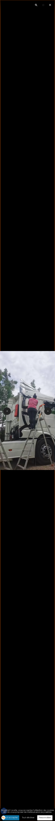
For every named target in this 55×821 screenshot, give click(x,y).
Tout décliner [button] (28, 818)
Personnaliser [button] (45, 818)
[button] (3, 818)
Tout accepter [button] (11, 818)
